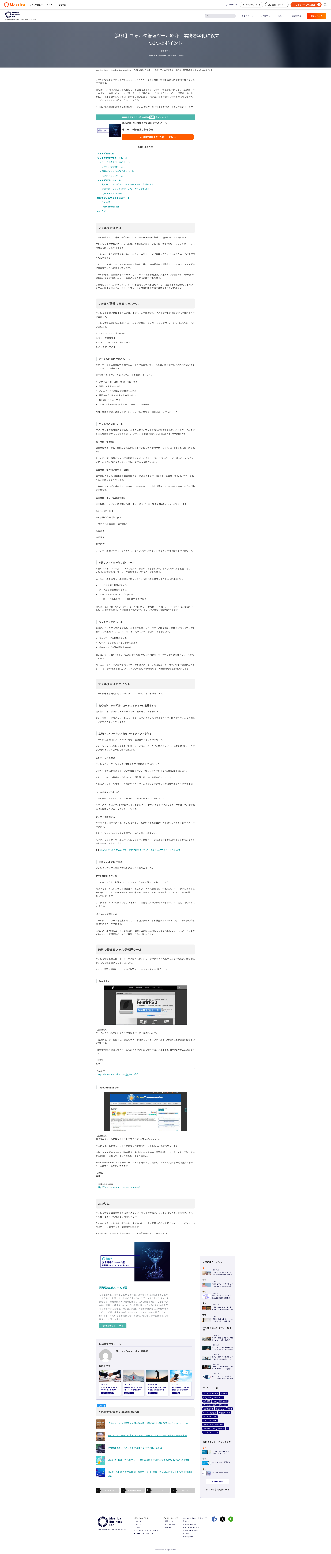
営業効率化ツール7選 (113, 1287)
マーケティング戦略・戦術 (213, 1424)
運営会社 (186, 1521)
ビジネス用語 (208, 1409)
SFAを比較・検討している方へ (147, 1530)
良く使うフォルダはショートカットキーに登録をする (127, 184)
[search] (208, 15)
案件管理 (206, 1401)
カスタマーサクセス (210, 1393)
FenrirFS (106, 201)
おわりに (101, 211)
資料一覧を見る (218, 1481)
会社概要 (62, 4)
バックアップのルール (112, 175)
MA (204, 1397)
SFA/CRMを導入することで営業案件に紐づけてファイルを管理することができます (140, 849)
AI (227, 1428)
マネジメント (218, 1397)
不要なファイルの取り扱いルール (118, 171)
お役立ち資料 (298, 16)
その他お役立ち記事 (142, 70)
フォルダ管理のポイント (109, 180)
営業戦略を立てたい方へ (145, 1533)
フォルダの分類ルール (112, 166)
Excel (215, 1401)
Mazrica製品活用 (209, 1413)
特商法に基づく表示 (190, 1530)
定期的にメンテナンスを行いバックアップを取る (125, 188)
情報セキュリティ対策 (191, 1527)
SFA (220, 1405)
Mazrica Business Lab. (121, 70)
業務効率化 (165, 51)
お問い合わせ (316, 16)
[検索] (325, 4)
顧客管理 (224, 1393)
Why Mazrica (170, 1524)
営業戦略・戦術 (209, 1428)
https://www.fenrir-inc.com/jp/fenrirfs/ (117, 1074)
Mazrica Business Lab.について (195, 1518)
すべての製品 (35, 4)
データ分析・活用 (210, 1405)
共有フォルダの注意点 (112, 193)
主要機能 (168, 1527)
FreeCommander (110, 206)
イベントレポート (210, 1420)
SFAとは (139, 1524)
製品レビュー (221, 1409)
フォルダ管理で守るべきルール (112, 158)
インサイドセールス (210, 1432)
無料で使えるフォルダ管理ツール (113, 197)
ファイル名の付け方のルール (116, 162)
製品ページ (169, 1521)
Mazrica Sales (102, 70)
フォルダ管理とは (105, 153)
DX (225, 1405)
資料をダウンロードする (112, 1326)
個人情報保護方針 (189, 1524)
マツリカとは (231, 4)
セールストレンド (210, 1416)
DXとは (138, 1521)
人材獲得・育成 (224, 1413)
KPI (209, 1397)
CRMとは (139, 1527)
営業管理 (220, 1428)
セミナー (50, 4)
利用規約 (186, 1533)
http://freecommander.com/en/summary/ (118, 1187)
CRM (230, 1409)
